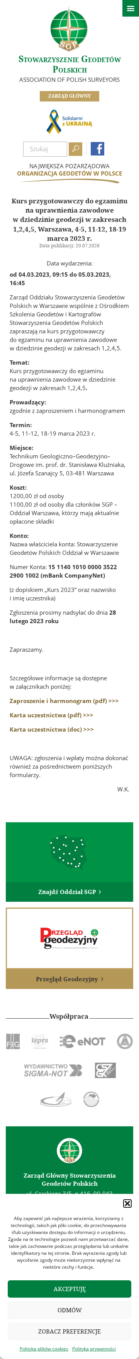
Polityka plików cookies (44, 1348)
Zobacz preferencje (69, 1331)
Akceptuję (70, 1289)
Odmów (70, 1310)
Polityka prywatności (94, 1348)
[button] (127, 1203)
